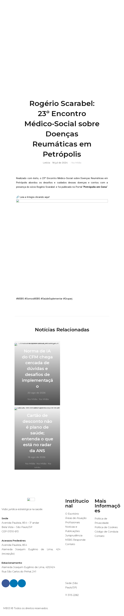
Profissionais (72, 522)
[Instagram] (22, 583)
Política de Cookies (106, 527)
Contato (70, 544)
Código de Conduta (106, 531)
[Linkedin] (14, 583)
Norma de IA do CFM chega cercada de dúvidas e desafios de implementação (37, 368)
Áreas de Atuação (76, 518)
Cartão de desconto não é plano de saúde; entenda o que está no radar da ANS (37, 433)
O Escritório (72, 513)
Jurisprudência (73, 535)
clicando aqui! (42, 197)
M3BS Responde (75, 539)
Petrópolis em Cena (95, 186)
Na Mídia (76, 162)
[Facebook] (6, 583)
